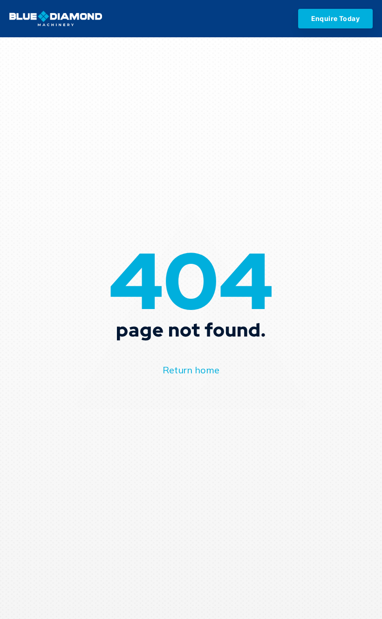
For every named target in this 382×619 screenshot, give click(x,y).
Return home (191, 370)
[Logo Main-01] (55, 19)
